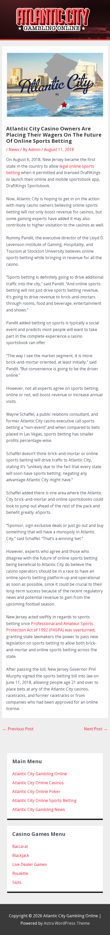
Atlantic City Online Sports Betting (44, 800)
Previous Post (18, 729)
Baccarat (20, 846)
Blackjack (20, 855)
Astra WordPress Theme (67, 923)
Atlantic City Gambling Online (39, 774)
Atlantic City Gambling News (38, 809)
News (14, 149)
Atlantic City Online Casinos (38, 783)
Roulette (20, 873)
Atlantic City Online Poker (36, 791)
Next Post (95, 729)
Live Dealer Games (29, 864)
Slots (16, 882)
